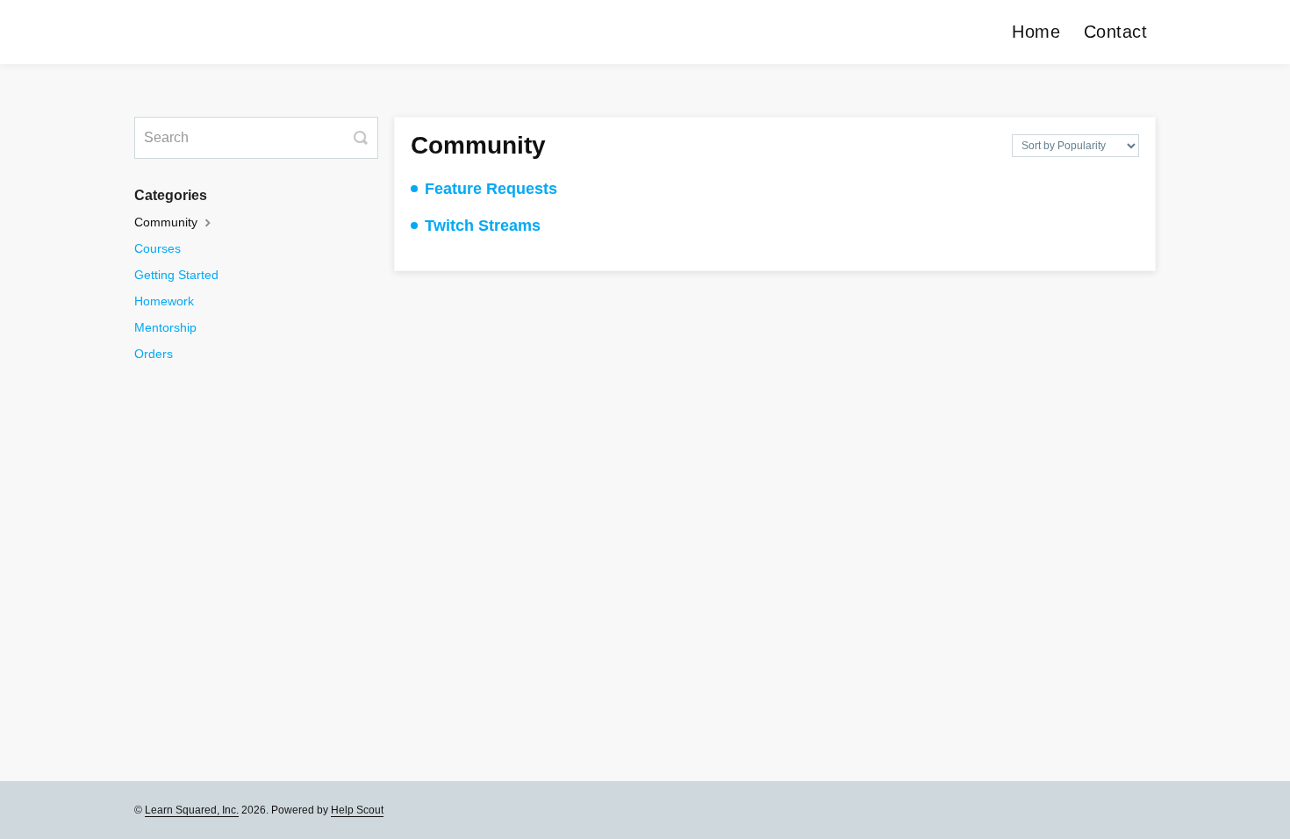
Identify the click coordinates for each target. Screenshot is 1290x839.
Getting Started (176, 275)
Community (167, 222)
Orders (153, 354)
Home (1036, 31)
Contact (1116, 31)
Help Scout (357, 810)
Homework (164, 301)
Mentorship (165, 327)
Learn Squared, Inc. (192, 810)
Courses (157, 248)
